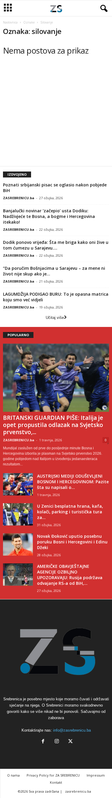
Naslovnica (10, 22)
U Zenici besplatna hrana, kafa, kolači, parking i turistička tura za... (70, 511)
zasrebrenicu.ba (78, 791)
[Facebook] (43, 742)
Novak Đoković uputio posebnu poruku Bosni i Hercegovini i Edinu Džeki (72, 541)
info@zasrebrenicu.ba (72, 730)
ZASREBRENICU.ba (18, 198)
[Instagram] (57, 742)
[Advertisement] (53, 116)
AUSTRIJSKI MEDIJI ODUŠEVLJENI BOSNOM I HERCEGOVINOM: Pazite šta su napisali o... (73, 481)
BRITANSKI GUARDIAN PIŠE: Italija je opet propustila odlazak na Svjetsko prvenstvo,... (53, 425)
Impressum (96, 775)
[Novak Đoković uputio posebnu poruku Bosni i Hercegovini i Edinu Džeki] (18, 544)
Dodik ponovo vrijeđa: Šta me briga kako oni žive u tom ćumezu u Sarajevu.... (55, 245)
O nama (13, 775)
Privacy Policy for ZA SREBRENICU (53, 775)
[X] (70, 742)
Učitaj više (55, 317)
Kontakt (56, 782)
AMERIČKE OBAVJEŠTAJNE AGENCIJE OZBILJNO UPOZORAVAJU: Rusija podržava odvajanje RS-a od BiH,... (69, 574)
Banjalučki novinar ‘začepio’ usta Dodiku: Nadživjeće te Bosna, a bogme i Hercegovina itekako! (49, 216)
